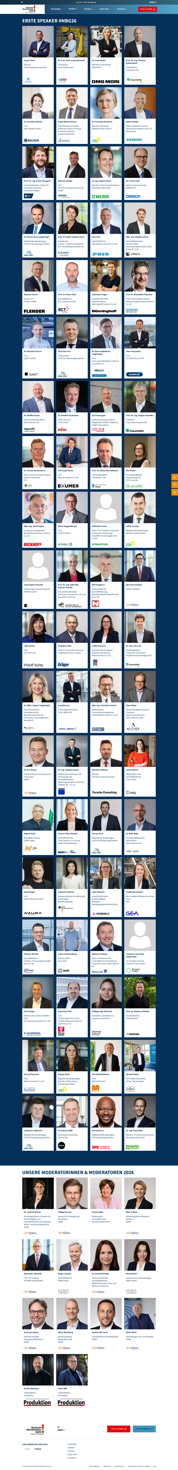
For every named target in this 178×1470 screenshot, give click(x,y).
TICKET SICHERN (146, 9)
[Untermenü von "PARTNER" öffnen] (92, 9)
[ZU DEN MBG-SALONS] (174, 477)
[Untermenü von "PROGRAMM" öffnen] (61, 9)
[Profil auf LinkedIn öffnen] (22, 2)
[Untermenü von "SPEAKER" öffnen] (77, 9)
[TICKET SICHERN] (174, 492)
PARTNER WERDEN (142, 1429)
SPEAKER (72, 9)
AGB (154, 1466)
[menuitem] (56, 9)
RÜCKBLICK (121, 9)
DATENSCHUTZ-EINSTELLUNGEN (139, 1466)
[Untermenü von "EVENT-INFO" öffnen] (110, 9)
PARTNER (87, 9)
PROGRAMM (55, 9)
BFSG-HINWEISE (94, 1466)
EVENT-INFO (104, 9)
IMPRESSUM (107, 1466)
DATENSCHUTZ (119, 1466)
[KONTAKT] (174, 484)
